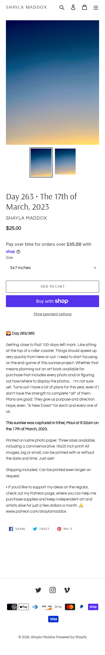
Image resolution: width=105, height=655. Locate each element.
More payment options (53, 314)
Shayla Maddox (26, 7)
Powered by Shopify (71, 637)
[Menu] (96, 7)
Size (9, 258)
